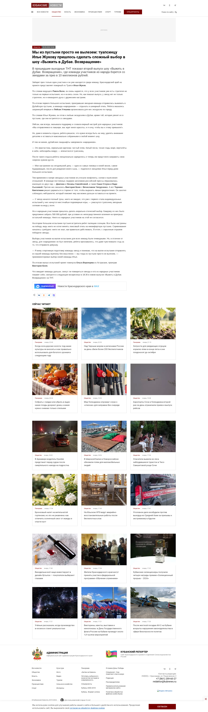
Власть (67, 12)
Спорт (108, 12)
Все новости (42, 12)
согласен (162, 706)
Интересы (60, 688)
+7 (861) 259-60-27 (166, 678)
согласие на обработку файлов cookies (87, 708)
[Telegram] (49, 295)
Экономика (79, 12)
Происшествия (95, 12)
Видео (58, 676)
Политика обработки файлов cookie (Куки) (114, 693)
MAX (96, 286)
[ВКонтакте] (39, 295)
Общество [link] (87, 342)
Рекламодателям (113, 682)
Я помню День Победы (115, 668)
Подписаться (47, 286)
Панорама (85, 668)
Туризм (117, 12)
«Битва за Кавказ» (88, 672)
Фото (58, 672)
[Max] (54, 295)
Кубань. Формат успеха (90, 692)
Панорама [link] (38, 342)
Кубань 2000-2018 (88, 688)
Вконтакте (164, 5)
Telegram (175, 5)
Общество (56, 12)
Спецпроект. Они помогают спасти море (115, 673)
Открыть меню (32, 12)
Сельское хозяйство (64, 684)
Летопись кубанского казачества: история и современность (90, 678)
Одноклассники (169, 5)
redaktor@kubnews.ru (164, 681)
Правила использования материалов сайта (116, 687)
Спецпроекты (133, 12)
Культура (60, 668)
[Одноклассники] (44, 295)
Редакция (110, 678)
